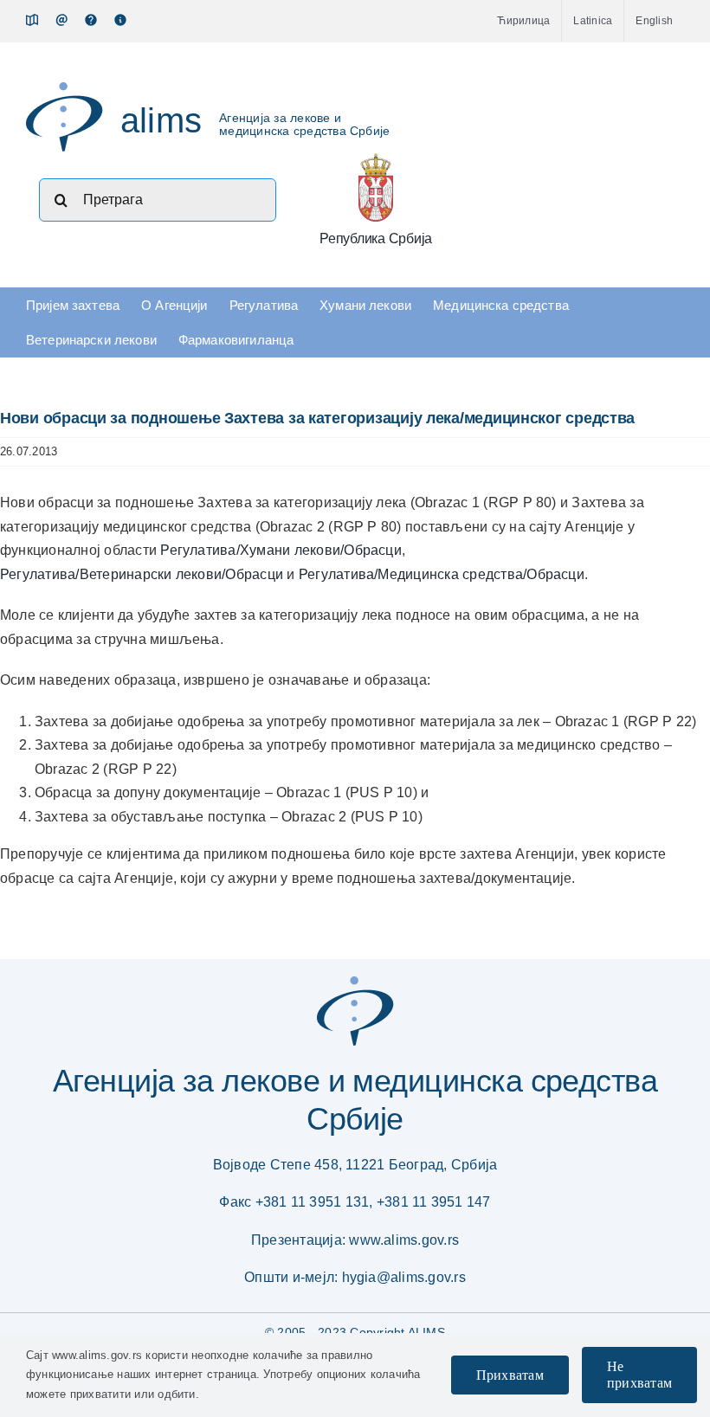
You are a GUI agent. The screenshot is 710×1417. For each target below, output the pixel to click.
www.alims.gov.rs (404, 1240)
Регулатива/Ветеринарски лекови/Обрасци (141, 574)
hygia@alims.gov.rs (404, 1277)
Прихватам (510, 1375)
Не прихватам (639, 1374)
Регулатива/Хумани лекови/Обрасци (281, 550)
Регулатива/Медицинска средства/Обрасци (441, 574)
